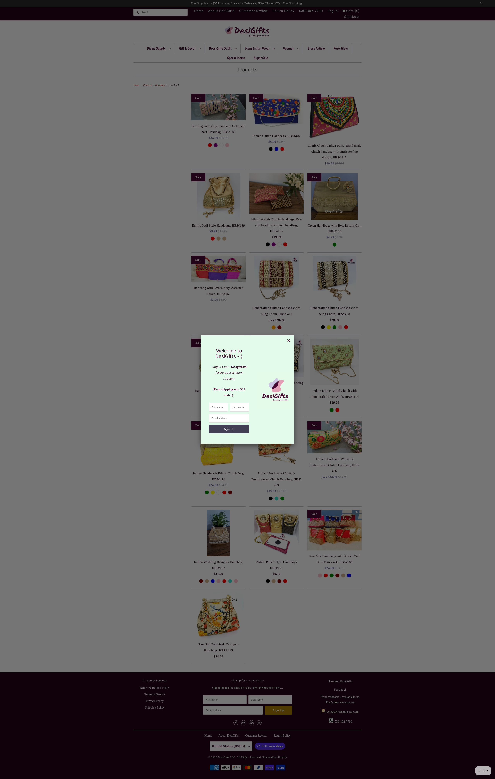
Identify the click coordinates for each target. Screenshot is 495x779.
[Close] (288, 340)
